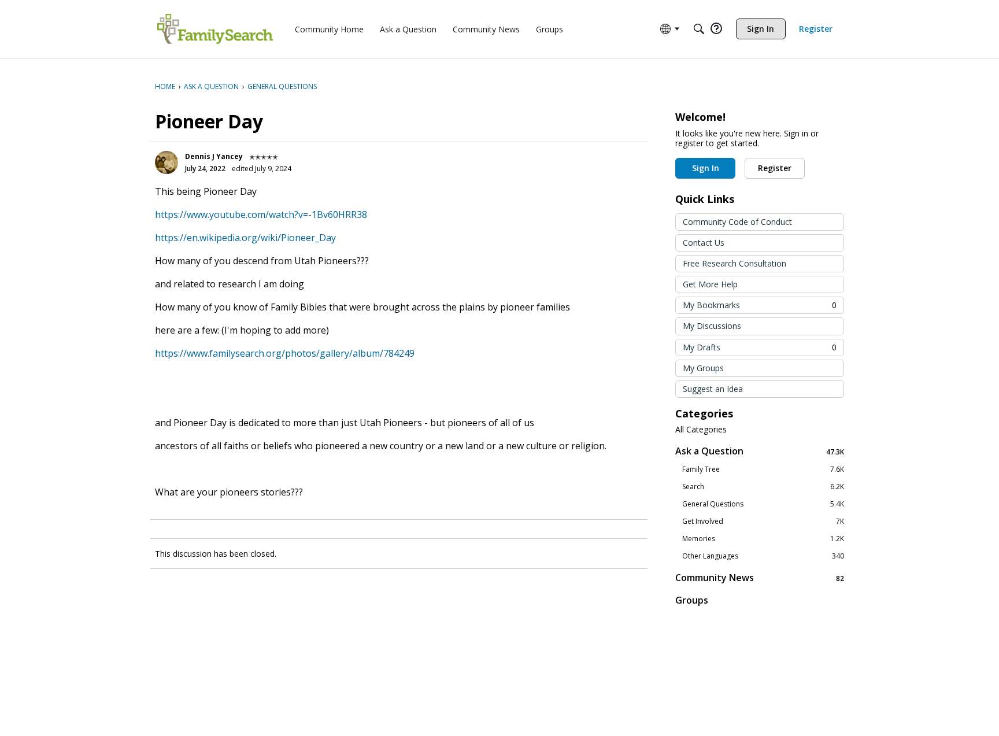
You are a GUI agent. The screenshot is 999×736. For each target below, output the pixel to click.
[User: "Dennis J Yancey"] (166, 162)
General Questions (763, 504)
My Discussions (712, 325)
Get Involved (763, 521)
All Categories (701, 429)
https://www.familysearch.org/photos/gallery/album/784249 (285, 353)
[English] (215, 29)
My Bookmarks (760, 304)
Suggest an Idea (713, 388)
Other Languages (763, 556)
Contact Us (703, 242)
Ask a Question (759, 451)
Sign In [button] (705, 167)
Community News (759, 578)
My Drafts (760, 347)
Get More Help (710, 284)
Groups (691, 600)
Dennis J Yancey (214, 156)
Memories (763, 539)
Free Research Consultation (734, 263)
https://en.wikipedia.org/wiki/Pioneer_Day (245, 237)
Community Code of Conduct (737, 221)
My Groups (703, 368)
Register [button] (774, 167)
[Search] (699, 29)
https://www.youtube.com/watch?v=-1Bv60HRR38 (261, 214)
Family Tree (763, 469)
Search (763, 487)
